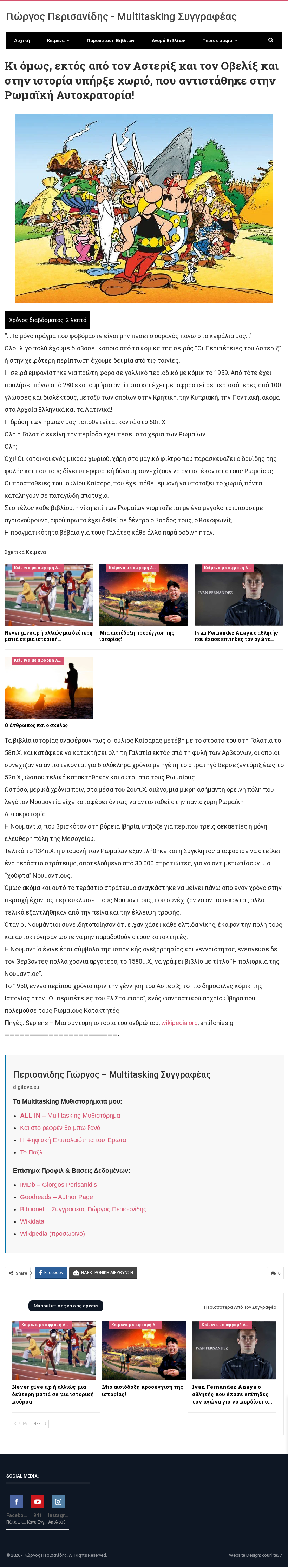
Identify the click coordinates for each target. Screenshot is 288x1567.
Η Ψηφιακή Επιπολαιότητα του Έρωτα (73, 1140)
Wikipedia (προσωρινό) (52, 1233)
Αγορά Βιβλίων (168, 40)
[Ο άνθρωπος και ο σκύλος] (49, 688)
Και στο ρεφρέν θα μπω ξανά (60, 1127)
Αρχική (22, 40)
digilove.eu (26, 1087)
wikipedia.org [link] (179, 1022)
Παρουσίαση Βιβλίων (111, 40)
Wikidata (32, 1221)
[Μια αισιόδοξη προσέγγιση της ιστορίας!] (143, 595)
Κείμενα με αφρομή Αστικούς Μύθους (39, 567)
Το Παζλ (31, 1152)
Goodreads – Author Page (56, 1196)
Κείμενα (56, 40)
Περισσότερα (217, 40)
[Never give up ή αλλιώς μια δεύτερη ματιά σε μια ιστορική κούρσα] (49, 595)
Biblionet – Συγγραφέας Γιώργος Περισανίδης (83, 1209)
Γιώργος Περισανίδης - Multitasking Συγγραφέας (121, 16)
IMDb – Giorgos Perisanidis (58, 1184)
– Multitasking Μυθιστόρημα (70, 1115)
